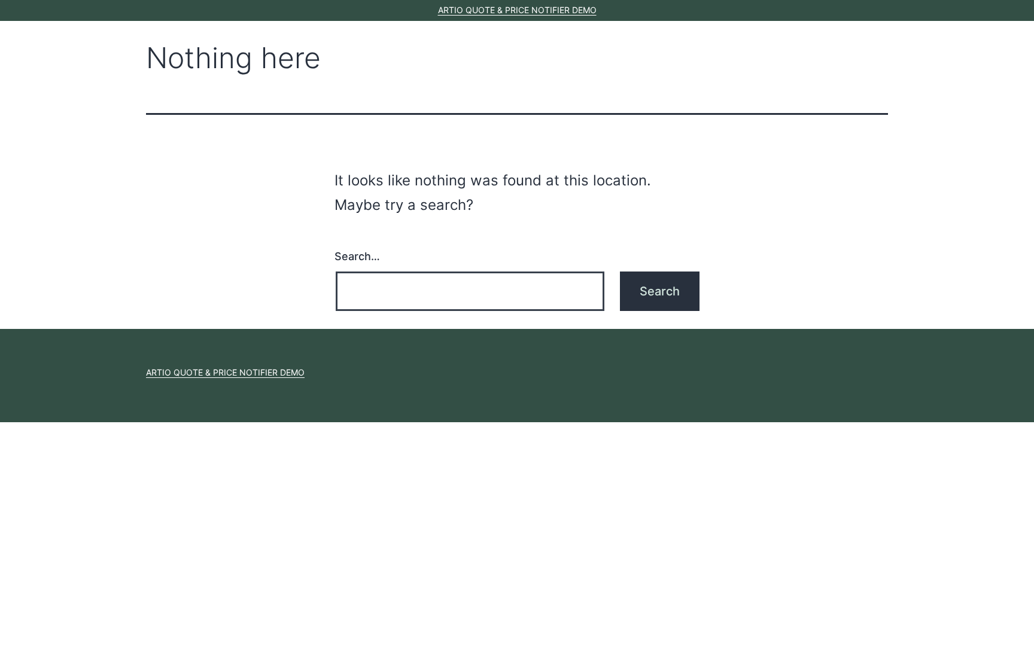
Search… (357, 256)
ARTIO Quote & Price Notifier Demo (517, 10)
